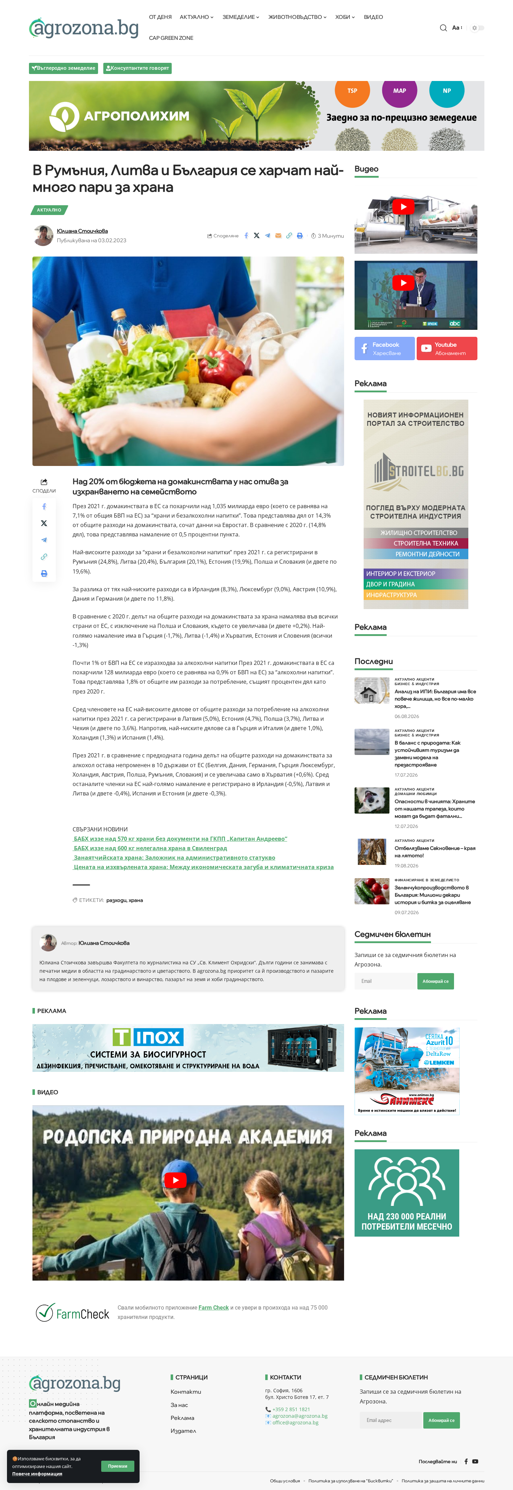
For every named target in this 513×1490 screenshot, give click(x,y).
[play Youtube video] (176, 1180)
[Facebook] (385, 348)
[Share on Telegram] (268, 235)
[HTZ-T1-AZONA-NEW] (91, 1383)
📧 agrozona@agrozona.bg (296, 1416)
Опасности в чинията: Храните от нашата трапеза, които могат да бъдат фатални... (435, 808)
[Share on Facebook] (246, 235)
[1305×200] (188, 1047)
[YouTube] (475, 1461)
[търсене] (443, 28)
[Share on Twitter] (257, 235)
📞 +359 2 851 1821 (287, 1409)
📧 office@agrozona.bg (292, 1422)
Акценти (425, 679)
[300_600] (416, 503)
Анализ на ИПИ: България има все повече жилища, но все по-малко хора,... (435, 698)
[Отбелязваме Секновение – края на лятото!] (372, 852)
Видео (367, 169)
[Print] (300, 235)
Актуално (49, 210)
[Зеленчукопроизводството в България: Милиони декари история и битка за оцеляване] (372, 891)
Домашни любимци (416, 793)
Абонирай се (436, 981)
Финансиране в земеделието (427, 880)
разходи (116, 900)
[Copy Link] (289, 235)
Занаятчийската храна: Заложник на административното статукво (174, 857)
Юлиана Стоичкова (82, 231)
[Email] (278, 235)
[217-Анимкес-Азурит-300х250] (407, 1071)
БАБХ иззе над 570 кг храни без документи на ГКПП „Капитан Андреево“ (180, 839)
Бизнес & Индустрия (417, 683)
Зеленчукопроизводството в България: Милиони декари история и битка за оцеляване (433, 894)
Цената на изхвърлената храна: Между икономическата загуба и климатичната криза (203, 867)
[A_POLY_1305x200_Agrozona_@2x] (256, 115)
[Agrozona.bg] (84, 27)
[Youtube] (447, 348)
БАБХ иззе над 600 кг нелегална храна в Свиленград (150, 848)
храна (136, 900)
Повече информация (37, 1473)
